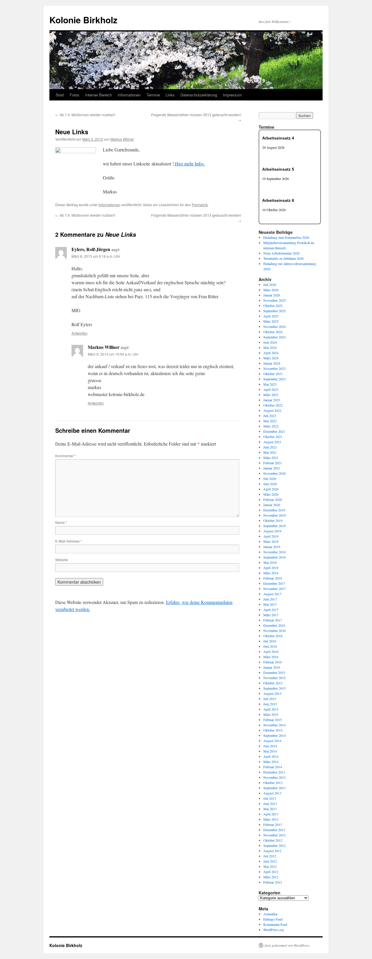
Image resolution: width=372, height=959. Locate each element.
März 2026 (270, 289)
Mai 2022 (270, 420)
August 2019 (272, 531)
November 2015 (274, 677)
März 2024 (270, 358)
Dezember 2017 (274, 583)
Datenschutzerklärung (198, 95)
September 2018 (274, 557)
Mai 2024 (270, 347)
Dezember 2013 (274, 772)
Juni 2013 (270, 803)
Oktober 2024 (272, 331)
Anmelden (270, 914)
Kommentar (65, 455)
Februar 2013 (272, 824)
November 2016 (274, 630)
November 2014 (274, 725)
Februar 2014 (272, 766)
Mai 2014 (270, 751)
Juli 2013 (269, 798)
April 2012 (270, 871)
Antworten (79, 333)
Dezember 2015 (274, 672)
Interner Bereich (98, 95)
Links (170, 95)
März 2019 (270, 541)
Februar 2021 (272, 462)
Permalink (200, 204)
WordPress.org (273, 929)
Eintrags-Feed (272, 919)
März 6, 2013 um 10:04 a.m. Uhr (113, 354)
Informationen (129, 95)
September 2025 (274, 310)
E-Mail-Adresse (68, 540)
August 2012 (272, 850)
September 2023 (274, 379)
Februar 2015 (272, 719)
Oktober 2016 (272, 635)
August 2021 (272, 441)
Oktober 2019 (272, 520)
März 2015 (270, 714)
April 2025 (270, 316)
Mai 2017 (270, 604)
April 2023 (270, 389)
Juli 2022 (269, 415)
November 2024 (274, 326)
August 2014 (272, 740)
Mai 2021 (270, 452)
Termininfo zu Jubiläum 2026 (283, 258)
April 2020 (270, 489)
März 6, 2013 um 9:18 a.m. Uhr (95, 256)
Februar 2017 (272, 620)
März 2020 (270, 494)
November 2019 (274, 515)
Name (61, 522)
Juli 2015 (269, 698)
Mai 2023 (270, 384)
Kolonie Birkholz (83, 19)
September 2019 (274, 525)
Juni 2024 (270, 342)
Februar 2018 (272, 578)
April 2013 (270, 814)
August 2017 (272, 593)
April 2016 (270, 651)
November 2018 (274, 552)
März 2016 (270, 656)
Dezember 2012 (274, 829)
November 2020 (274, 473)
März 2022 (270, 426)
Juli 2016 (269, 641)
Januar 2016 (271, 667)
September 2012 (274, 845)
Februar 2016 (272, 662)
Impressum (232, 95)
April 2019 (270, 536)
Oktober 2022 (272, 405)
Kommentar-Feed (275, 924)
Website (61, 559)
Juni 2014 (270, 745)
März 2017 (270, 614)
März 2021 (270, 457)
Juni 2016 (270, 646)
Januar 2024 (271, 363)
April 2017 (270, 609)
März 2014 (270, 761)
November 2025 (274, 300)
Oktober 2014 (272, 730)
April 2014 (270, 756)
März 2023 (270, 394)
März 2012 (270, 877)
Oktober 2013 (272, 782)
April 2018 (270, 567)
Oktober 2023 (272, 373)
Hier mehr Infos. (189, 163)
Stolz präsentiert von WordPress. (287, 945)
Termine (153, 95)
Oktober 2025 (272, 305)
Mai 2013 (270, 808)
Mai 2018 (270, 562)
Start (60, 95)
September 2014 (274, 735)
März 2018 (270, 573)
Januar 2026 (271, 295)
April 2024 (270, 352)
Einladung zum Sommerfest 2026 (286, 237)
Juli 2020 (269, 478)
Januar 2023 (271, 400)
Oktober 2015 (272, 683)
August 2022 (272, 410)
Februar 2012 (272, 882)
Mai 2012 (270, 866)
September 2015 (274, 688)
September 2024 (274, 337)
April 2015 (270, 709)
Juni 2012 (270, 861)
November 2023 (274, 368)
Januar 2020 (271, 504)
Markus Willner (122, 139)
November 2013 (274, 777)
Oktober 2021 (272, 436)
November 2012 (274, 835)
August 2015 (272, 693)
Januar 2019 (271, 546)
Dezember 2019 (274, 510)
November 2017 (274, 588)
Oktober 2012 (272, 840)
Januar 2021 (271, 468)
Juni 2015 (270, 704)
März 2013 (270, 819)
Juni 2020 (270, 483)
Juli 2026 (269, 284)
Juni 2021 (270, 447)
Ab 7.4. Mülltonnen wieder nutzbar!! (85, 114)
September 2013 (274, 787)
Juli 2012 (269, 856)
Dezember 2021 (274, 431)
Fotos (74, 95)
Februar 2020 (272, 499)
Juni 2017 (270, 599)
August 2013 (272, 793)
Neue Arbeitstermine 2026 (281, 253)
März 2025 (270, 321)
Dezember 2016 (274, 625)
